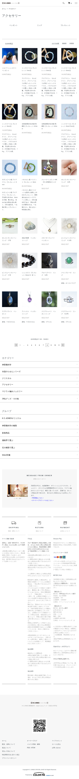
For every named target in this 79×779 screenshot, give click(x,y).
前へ (16, 345)
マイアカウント (57, 741)
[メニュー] (76, 3)
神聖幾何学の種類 (9, 425)
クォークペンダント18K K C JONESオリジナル (49, 181)
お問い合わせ (56, 748)
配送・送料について (8, 744)
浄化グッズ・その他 (10, 398)
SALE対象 (6, 454)
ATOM (33, 748)
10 (55, 345)
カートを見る (56, 744)
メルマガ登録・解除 (33, 744)
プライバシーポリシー (9, 758)
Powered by (28, 775)
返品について (6, 748)
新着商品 (5, 432)
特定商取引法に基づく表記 (10, 755)
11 (59, 345)
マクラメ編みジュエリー (12, 391)
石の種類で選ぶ (8, 447)
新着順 (72, 43)
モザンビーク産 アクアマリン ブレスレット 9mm (9, 181)
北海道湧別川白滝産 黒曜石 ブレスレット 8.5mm (29, 126)
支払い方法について (8, 751)
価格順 (64, 43)
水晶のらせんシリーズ (11, 371)
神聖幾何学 (6, 364)
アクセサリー (12, 9)
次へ (62, 345)
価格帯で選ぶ (7, 440)
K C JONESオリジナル (11, 418)
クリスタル (6, 378)
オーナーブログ (32, 741)
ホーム (4, 9)
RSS (28, 748)
